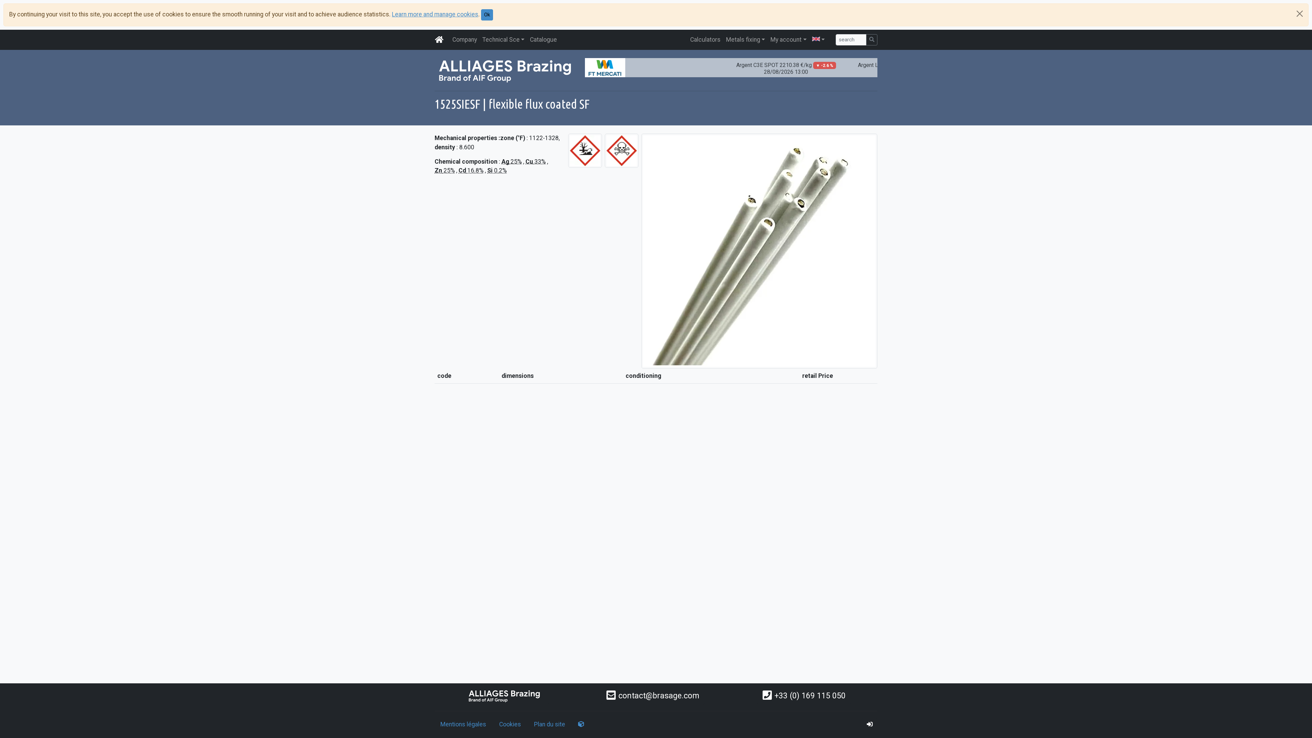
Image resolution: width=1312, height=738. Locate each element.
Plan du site (549, 724)
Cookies (510, 724)
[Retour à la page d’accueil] (505, 696)
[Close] (1299, 14)
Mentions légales (463, 724)
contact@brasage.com (658, 695)
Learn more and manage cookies (435, 14)
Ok (487, 15)
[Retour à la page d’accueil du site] (439, 39)
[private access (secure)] (869, 724)
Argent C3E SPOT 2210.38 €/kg (764, 68)
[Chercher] (871, 39)
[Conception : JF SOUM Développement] (581, 724)
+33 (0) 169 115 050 (810, 695)
